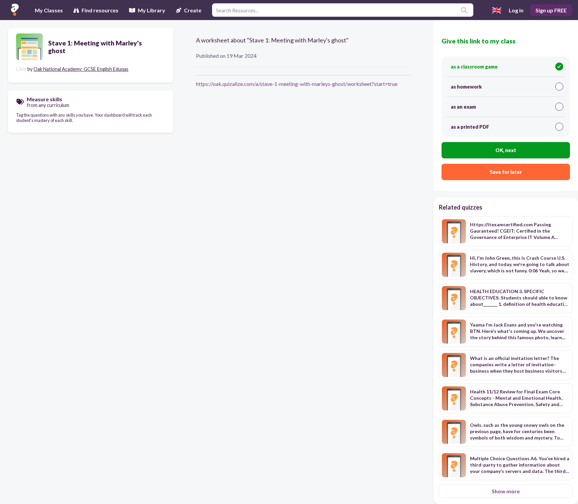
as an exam (463, 107)
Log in (516, 10)
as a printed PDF (470, 127)
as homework (466, 87)
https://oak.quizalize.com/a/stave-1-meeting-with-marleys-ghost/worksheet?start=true (296, 84)
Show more (506, 491)
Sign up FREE (551, 10)
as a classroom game (474, 67)
